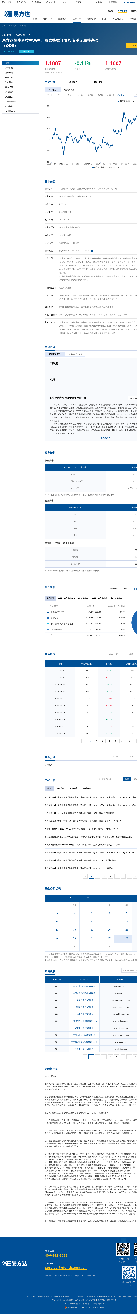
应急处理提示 (92, 1296)
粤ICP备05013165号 (96, 1308)
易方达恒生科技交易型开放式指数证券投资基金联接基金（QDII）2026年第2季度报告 (80, 813)
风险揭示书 (69, 1296)
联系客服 (115, 2)
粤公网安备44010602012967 (78, 1308)
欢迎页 (111, 11)
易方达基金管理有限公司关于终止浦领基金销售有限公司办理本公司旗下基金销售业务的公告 (83, 821)
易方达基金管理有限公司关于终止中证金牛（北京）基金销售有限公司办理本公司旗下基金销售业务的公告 (89, 837)
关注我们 (99, 2)
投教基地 (64, 2)
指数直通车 (78, 2)
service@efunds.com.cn (66, 1267)
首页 (3, 26)
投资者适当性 (43, 1296)
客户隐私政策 (56, 1296)
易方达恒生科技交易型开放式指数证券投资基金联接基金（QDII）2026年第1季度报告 (80, 860)
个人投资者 (122, 11)
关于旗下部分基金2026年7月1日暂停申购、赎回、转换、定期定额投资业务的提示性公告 (82, 829)
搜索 (127, 779)
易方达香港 (36, 2)
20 (129, 1057)
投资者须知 (31, 1296)
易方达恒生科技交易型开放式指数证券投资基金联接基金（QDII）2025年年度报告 (79, 868)
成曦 (69, 235)
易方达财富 (6, 2)
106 (128, 741)
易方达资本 (51, 2)
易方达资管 (21, 2)
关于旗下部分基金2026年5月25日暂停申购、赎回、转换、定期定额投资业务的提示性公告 (82, 845)
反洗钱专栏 (80, 1296)
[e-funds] (16, 14)
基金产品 (12, 26)
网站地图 (117, 1296)
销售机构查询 (106, 1296)
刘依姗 (62, 235)
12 (129, 876)
